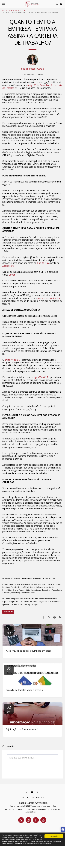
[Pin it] (54, 617)
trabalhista (8, 611)
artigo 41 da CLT (13, 359)
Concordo (54, 836)
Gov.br (12, 274)
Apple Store (8, 265)
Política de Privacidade (36, 809)
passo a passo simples (49, 298)
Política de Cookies (13, 809)
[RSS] (60, 617)
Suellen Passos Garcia (32, 68)
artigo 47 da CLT (40, 377)
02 (8, 708)
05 (8, 669)
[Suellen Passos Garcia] (32, 60)
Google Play (43, 262)
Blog (24, 10)
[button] (3, 3)
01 (8, 630)
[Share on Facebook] (43, 617)
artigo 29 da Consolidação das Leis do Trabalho (32, 86)
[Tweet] (49, 617)
